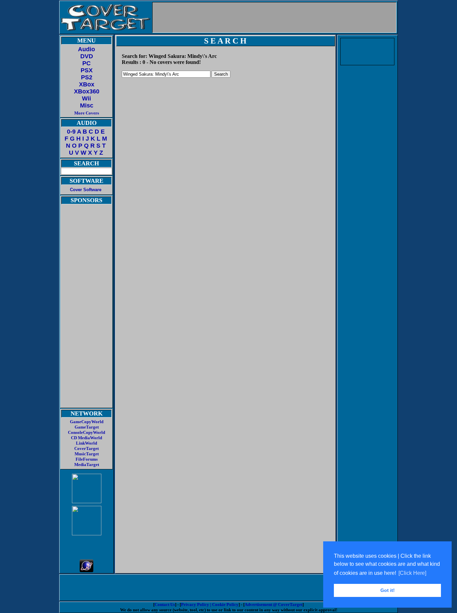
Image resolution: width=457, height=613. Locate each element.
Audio (86, 49)
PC (86, 63)
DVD (86, 56)
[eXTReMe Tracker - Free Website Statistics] (86, 570)
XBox (86, 84)
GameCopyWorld (86, 421)
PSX (87, 70)
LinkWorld (86, 443)
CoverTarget (86, 448)
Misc (86, 105)
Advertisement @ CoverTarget (273, 604)
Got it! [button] (387, 590)
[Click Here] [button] (412, 573)
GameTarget (87, 427)
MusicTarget (87, 453)
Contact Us (165, 604)
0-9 (71, 131)
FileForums (87, 459)
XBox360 (86, 91)
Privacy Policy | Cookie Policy (210, 604)
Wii (86, 98)
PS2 (86, 77)
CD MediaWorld (86, 437)
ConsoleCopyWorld (86, 432)
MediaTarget (86, 464)
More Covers (86, 113)
